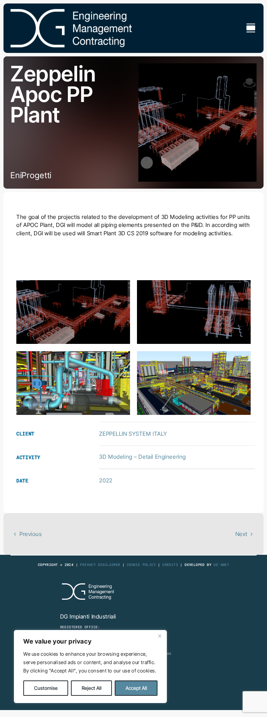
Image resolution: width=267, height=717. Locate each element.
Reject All (92, 688)
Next (241, 533)
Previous (30, 533)
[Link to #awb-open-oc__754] (250, 28)
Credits (170, 564)
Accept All (136, 688)
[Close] (159, 636)
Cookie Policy (141, 564)
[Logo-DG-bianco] (71, 11)
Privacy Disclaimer (100, 564)
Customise (46, 688)
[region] (90, 666)
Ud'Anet (221, 564)
